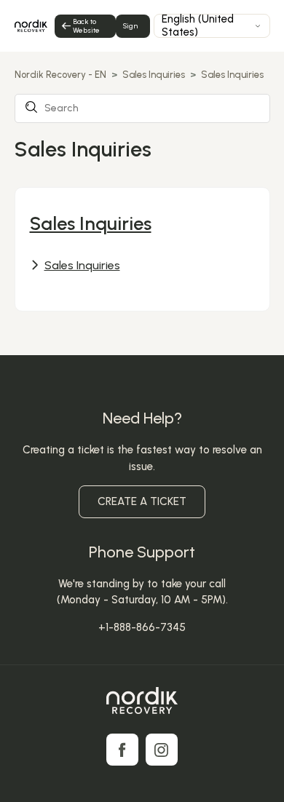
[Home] (142, 703)
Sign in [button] (130, 29)
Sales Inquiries (153, 74)
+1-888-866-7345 (142, 627)
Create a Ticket (142, 501)
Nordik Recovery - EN (60, 74)
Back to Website (86, 26)
